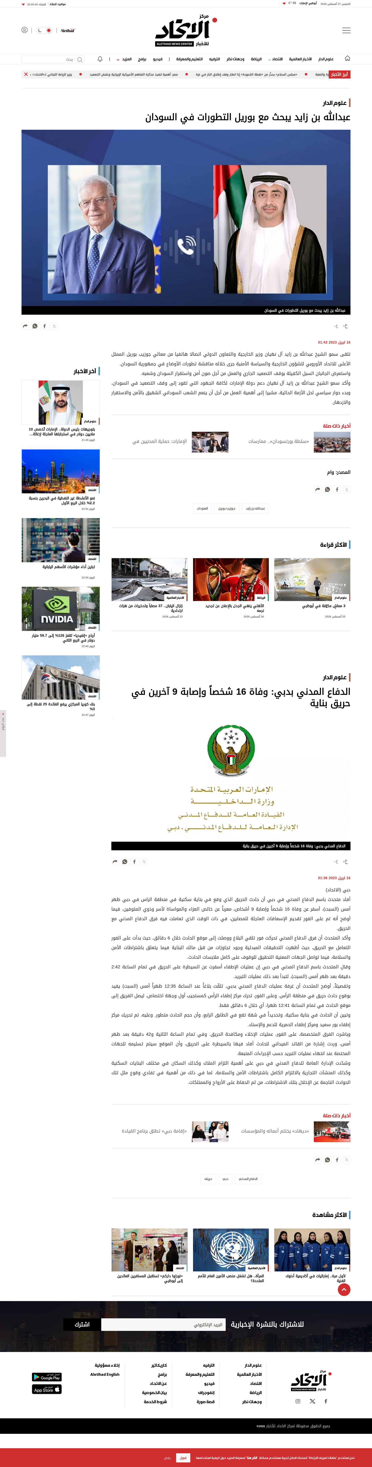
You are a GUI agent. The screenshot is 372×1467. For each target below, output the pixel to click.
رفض (167, 1458)
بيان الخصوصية (154, 1392)
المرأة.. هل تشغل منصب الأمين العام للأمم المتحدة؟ (231, 1279)
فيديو (157, 59)
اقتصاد (276, 59)
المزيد (126, 59)
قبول (183, 1458)
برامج (142, 59)
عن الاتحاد (158, 1383)
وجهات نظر (235, 59)
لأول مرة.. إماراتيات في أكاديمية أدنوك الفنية (315, 1279)
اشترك (82, 1324)
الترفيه (214, 59)
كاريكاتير (159, 1365)
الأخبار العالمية (300, 59)
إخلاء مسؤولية (107, 1365)
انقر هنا (252, 1458)
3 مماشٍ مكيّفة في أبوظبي (323, 606)
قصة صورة (205, 1401)
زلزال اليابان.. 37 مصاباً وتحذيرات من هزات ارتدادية (151, 608)
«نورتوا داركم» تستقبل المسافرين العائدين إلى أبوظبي (150, 1279)
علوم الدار (326, 59)
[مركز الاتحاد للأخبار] (186, 30)
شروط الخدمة (155, 1401)
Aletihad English (104, 1374)
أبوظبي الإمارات (302, 3)
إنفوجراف (206, 1392)
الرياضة (256, 59)
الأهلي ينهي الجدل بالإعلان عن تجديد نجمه (234, 608)
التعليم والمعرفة (189, 59)
